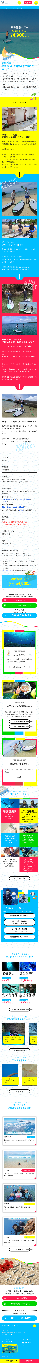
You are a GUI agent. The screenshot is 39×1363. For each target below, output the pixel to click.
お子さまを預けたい (19, 726)
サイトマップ (5, 1340)
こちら (21, 510)
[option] (13, 1034)
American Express (24, 499)
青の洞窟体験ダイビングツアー (19, 916)
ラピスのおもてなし (19, 878)
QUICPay (4, 501)
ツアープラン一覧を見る (19, 1009)
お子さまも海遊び (19, 721)
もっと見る (19, 777)
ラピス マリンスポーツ (10, 1326)
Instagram (28, 1342)
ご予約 (29, 2)
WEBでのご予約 (20, 600)
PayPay (9, 507)
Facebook (28, 1340)
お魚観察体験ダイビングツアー (19, 937)
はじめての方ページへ (19, 667)
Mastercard (9, 499)
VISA (3, 499)
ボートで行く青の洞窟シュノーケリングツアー (19, 922)
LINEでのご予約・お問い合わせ (21, 605)
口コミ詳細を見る (19, 1050)
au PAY (15, 507)
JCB (16, 499)
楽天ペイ (21, 507)
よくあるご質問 (7, 570)
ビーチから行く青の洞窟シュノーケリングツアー (19, 930)
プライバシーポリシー (8, 1341)
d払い (3, 507)
